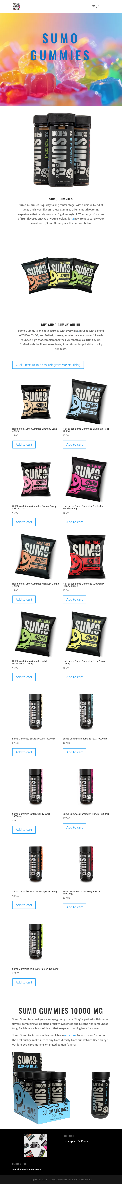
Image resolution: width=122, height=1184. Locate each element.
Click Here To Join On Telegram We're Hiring (48, 365)
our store (70, 1035)
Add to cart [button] (24, 444)
